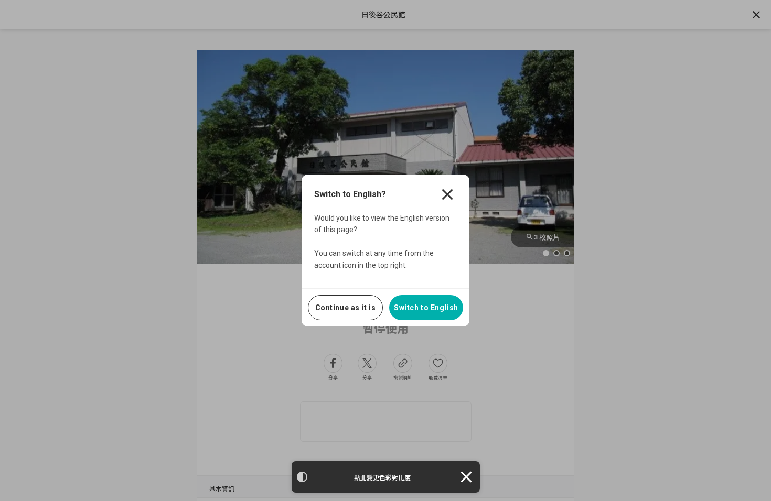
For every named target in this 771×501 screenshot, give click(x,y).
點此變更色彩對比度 (382, 478)
